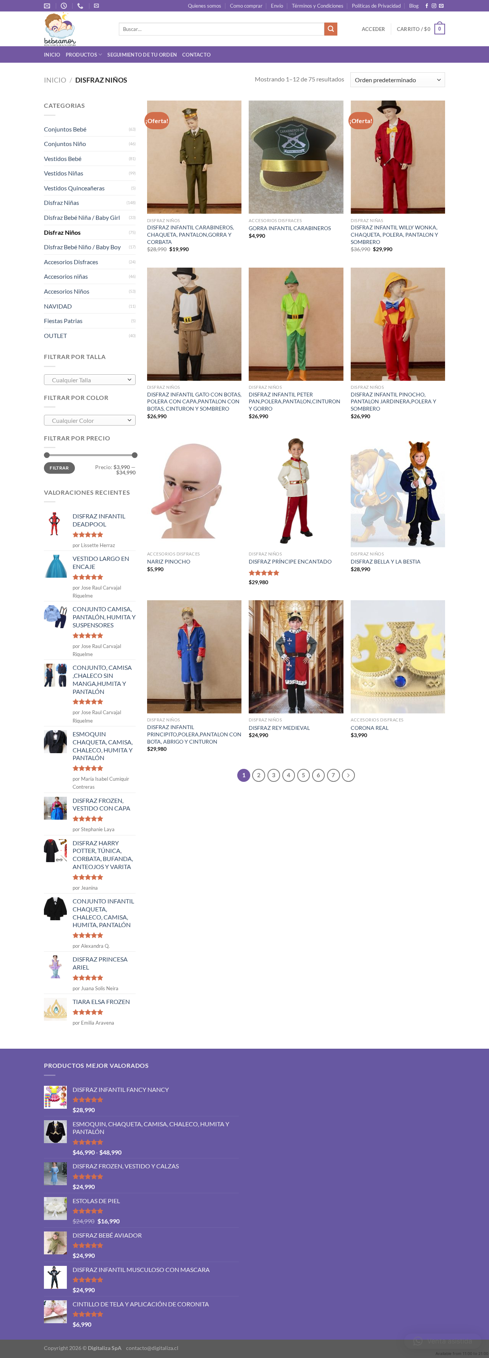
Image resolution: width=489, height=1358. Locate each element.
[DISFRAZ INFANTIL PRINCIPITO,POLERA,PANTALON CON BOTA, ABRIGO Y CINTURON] (194, 656)
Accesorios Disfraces (71, 261)
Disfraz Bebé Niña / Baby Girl (82, 217)
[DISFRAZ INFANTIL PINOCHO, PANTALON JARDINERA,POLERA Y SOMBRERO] (398, 324)
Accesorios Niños (66, 291)
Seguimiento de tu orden (142, 55)
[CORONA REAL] (398, 656)
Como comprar (246, 6)
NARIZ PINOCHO (168, 561)
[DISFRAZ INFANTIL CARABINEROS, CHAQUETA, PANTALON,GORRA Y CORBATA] (194, 157)
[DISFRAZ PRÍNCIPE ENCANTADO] (296, 490)
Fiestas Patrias (63, 320)
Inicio (52, 55)
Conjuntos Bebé (65, 129)
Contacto (196, 55)
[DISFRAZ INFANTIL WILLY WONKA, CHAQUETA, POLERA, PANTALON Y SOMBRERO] (398, 157)
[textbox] (88, 380)
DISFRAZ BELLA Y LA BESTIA (386, 561)
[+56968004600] (81, 5)
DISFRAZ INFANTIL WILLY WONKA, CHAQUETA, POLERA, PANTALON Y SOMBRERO (394, 234)
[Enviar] (330, 29)
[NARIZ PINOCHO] (194, 490)
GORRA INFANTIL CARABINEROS (290, 228)
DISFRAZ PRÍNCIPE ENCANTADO (290, 561)
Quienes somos (204, 6)
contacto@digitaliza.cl (152, 1348)
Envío (277, 6)
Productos (81, 55)
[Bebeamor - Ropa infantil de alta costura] (75, 28)
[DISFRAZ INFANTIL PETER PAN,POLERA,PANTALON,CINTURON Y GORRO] (296, 324)
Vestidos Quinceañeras (74, 188)
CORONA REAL (370, 727)
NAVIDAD (58, 306)
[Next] (348, 775)
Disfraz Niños (62, 232)
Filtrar (59, 468)
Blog (414, 6)
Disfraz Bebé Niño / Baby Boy (82, 246)
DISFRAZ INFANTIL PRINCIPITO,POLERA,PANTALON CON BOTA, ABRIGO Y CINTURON (194, 734)
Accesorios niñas (66, 276)
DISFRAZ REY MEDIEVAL (279, 727)
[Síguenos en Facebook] (426, 6)
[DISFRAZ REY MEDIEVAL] (296, 656)
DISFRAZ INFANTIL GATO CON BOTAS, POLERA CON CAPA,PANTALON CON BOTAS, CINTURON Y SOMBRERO (194, 401)
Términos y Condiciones (317, 6)
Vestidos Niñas (63, 173)
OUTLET (55, 335)
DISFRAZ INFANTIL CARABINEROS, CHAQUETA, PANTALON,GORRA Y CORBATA (190, 234)
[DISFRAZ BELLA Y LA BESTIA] (398, 490)
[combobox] (90, 379)
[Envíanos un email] (441, 6)
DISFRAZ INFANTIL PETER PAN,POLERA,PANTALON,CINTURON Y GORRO (294, 401)
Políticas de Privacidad (376, 6)
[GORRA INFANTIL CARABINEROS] (296, 157)
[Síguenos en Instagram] (434, 6)
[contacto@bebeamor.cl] (48, 5)
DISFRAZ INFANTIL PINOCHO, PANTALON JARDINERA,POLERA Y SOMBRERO (393, 401)
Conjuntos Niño (65, 143)
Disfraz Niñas (61, 202)
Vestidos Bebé (62, 158)
